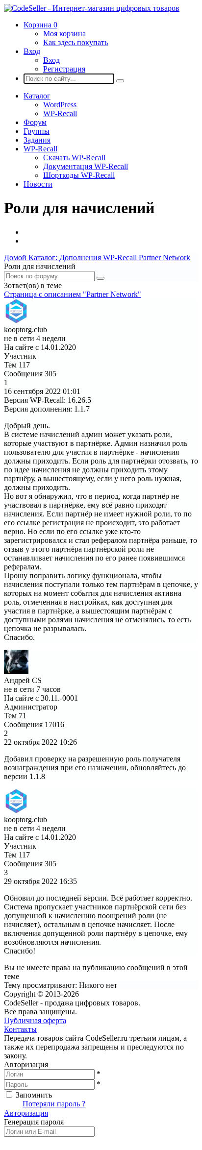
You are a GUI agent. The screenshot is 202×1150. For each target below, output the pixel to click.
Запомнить (34, 1095)
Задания (37, 140)
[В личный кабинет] (16, 321)
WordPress (59, 104)
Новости (38, 184)
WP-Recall (60, 113)
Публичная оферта (35, 1020)
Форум (35, 122)
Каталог (37, 96)
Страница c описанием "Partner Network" (72, 294)
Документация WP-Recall (85, 166)
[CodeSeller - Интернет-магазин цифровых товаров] (91, 8)
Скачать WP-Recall (74, 157)
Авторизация (26, 1113)
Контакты (20, 1029)
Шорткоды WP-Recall (79, 175)
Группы (37, 131)
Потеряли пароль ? (54, 1104)
